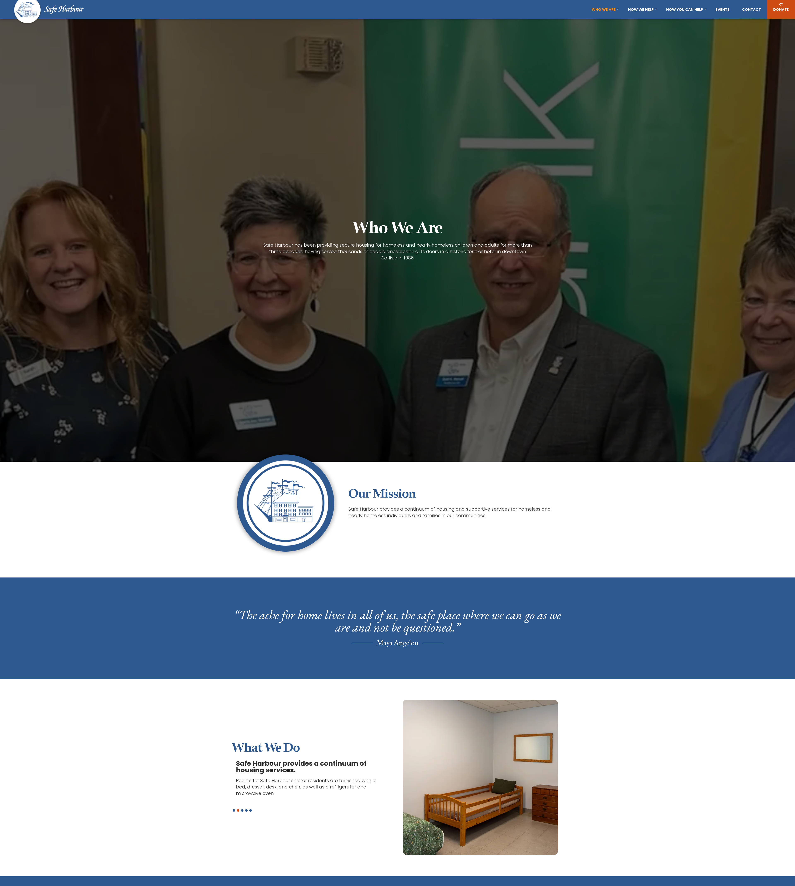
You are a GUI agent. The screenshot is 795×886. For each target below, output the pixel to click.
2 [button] (238, 811)
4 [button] (246, 811)
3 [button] (242, 811)
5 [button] (250, 811)
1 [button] (234, 811)
